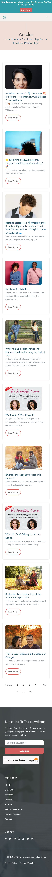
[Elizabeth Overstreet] (4, 17)
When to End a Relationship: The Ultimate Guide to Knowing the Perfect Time (25, 352)
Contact (8, 819)
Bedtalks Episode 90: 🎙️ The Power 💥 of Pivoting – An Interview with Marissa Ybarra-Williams (25, 97)
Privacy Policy (11, 863)
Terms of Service (27, 863)
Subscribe (24, 750)
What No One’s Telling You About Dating (22, 536)
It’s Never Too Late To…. (17, 289)
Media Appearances (14, 809)
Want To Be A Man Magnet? (19, 415)
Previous (8, 685)
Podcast (8, 804)
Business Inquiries (13, 814)
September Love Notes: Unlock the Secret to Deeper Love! (23, 595)
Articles (8, 799)
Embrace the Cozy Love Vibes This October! (23, 476)
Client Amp (41, 857)
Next (45, 685)
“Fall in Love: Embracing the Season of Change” (25, 655)
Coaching (9, 789)
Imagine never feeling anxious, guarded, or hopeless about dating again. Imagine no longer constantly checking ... (24, 421)
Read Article (13, 117)
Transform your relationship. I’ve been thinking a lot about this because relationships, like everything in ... (25, 295)
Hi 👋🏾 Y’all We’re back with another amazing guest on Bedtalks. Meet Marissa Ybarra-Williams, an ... (23, 106)
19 (30, 692)
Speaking (9, 794)
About (7, 785)
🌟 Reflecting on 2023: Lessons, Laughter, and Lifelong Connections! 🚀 (24, 163)
